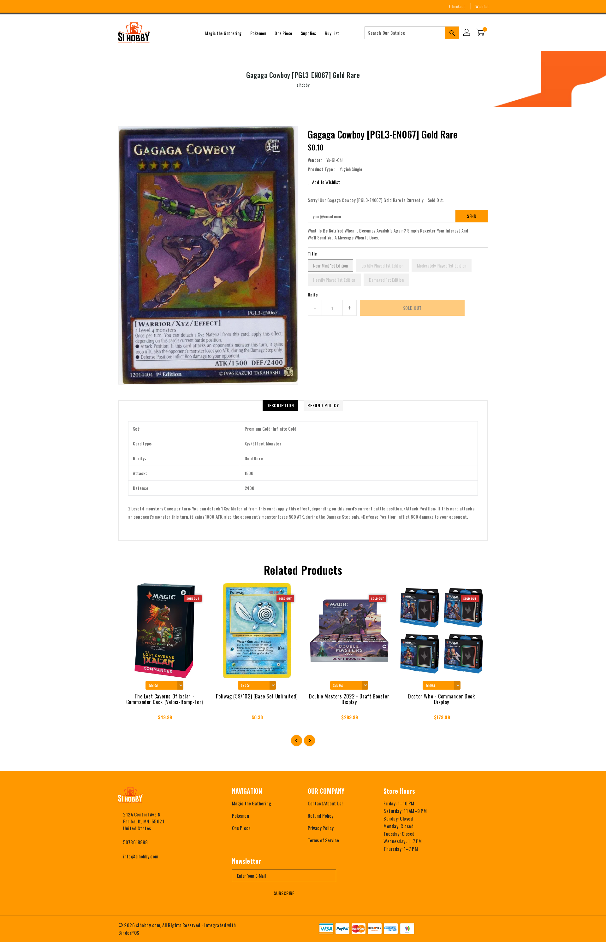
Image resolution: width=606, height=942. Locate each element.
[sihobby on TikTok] (156, 6)
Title (312, 253)
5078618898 (135, 842)
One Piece (241, 827)
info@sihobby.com (140, 856)
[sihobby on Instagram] (121, 6)
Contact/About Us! (325, 803)
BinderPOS (129, 932)
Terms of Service (323, 840)
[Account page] (467, 32)
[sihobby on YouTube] (133, 6)
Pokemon (240, 815)
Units (313, 294)
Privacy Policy (321, 827)
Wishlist (482, 6)
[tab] (280, 405)
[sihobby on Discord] (144, 6)
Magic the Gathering (251, 803)
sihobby (303, 84)
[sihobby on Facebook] (109, 6)
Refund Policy (320, 815)
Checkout (457, 6)
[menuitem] (223, 32)
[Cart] (481, 32)
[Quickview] (128, 719)
